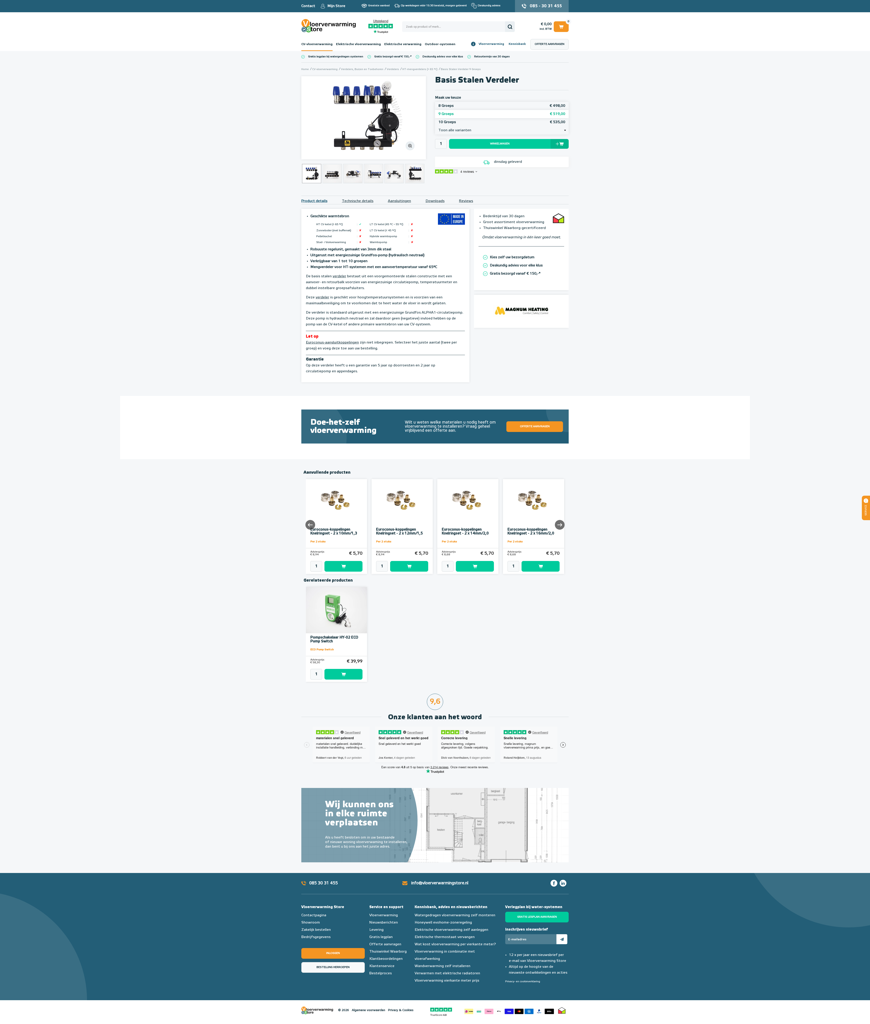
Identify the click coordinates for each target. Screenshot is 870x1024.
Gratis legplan (381, 937)
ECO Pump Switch (322, 649)
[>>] (559, 524)
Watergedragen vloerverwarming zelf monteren (455, 915)
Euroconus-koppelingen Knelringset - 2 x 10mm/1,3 (333, 531)
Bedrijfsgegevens (316, 937)
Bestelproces (380, 973)
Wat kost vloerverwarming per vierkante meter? (455, 944)
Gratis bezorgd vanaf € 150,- (392, 56)
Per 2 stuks (318, 541)
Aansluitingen (399, 201)
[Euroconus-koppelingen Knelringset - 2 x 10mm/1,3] (336, 502)
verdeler (339, 276)
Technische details (357, 201)
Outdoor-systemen (440, 44)
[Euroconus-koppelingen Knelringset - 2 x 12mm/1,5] (402, 502)
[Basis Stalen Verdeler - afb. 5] (394, 173)
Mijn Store (336, 6)
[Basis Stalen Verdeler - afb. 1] (363, 117)
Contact (308, 6)
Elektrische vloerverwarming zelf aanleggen (451, 930)
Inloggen (333, 953)
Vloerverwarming (491, 44)
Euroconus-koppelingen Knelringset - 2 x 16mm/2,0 (531, 531)
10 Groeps (501, 122)
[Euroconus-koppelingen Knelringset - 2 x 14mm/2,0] (467, 502)
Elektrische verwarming (402, 44)
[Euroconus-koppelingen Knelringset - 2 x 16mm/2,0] (533, 502)
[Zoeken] (510, 26)
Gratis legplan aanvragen (537, 917)
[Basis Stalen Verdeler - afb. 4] (373, 173)
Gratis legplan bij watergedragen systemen (335, 56)
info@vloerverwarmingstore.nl (439, 883)
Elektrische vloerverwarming (358, 44)
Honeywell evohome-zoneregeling (443, 922)
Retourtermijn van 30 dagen (492, 56)
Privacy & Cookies (400, 1010)
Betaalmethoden (509, 1010)
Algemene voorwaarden (368, 1010)
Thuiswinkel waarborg (561, 1010)
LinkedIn (563, 883)
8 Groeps (501, 106)
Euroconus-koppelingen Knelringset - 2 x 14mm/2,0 (465, 531)
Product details (314, 201)
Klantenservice (381, 966)
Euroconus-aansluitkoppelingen (332, 342)
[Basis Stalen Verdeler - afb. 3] (352, 173)
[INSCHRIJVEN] (561, 939)
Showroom (310, 922)
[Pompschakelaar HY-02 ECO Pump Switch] (336, 610)
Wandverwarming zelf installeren (442, 966)
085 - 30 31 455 (546, 6)
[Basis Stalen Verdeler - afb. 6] (414, 173)
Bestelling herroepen (333, 967)
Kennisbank (517, 44)
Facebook (554, 883)
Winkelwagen (561, 25)
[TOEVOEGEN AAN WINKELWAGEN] (336, 566)
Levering (376, 930)
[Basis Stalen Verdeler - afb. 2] (332, 173)
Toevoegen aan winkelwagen (343, 566)
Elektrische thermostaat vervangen (445, 937)
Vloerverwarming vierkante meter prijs (447, 981)
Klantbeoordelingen (386, 959)
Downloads (435, 201)
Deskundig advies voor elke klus (443, 56)
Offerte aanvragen (549, 44)
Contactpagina (313, 915)
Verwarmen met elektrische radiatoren (447, 973)
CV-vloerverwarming (317, 44)
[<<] (310, 524)
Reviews (466, 201)
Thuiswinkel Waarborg (388, 951)
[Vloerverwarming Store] (329, 25)
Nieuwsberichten (383, 922)
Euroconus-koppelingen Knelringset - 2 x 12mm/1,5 (399, 531)
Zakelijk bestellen (316, 930)
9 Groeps (501, 114)
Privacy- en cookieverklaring (522, 981)
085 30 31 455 (323, 883)
